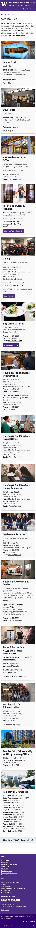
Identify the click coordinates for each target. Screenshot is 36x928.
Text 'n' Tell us (18, 285)
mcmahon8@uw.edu (11, 666)
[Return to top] (33, 925)
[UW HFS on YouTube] (12, 900)
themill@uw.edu (9, 672)
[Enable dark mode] (7, 925)
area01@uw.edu (9, 653)
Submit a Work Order (12, 231)
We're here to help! (24, 840)
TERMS (32, 921)
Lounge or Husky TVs (11, 224)
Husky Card (5, 867)
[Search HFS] (28, 8)
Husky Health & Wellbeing (10, 882)
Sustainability (6, 892)
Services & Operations (9, 865)
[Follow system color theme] (2, 925)
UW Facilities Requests (11, 221)
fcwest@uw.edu (9, 660)
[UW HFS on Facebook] (2, 900)
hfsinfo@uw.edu (14, 179)
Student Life (5, 886)
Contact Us (5, 860)
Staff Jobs (4, 869)
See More (8, 296)
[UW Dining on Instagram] (5, 900)
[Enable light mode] (11, 925)
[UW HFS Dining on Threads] (9, 900)
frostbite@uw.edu (19, 676)
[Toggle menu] (33, 8)
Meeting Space (6, 871)
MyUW (3, 884)
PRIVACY (25, 921)
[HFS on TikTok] (18, 900)
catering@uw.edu (15, 341)
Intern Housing (6, 875)
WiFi (4, 226)
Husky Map (5, 910)
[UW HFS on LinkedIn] (15, 900)
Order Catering (10, 345)
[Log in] (23, 8)
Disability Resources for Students (13, 888)
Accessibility (5, 890)
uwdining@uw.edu (15, 279)
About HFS (8, 14)
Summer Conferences (9, 873)
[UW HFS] (18, 4)
